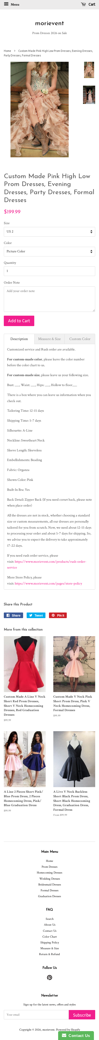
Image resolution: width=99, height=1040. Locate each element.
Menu (14, 4)
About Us (49, 925)
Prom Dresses (49, 867)
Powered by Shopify (68, 1030)
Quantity (10, 263)
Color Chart (49, 937)
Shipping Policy (49, 942)
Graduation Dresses (49, 896)
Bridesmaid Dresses (49, 884)
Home (7, 50)
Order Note (12, 282)
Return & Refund (49, 954)
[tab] (19, 339)
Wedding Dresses (49, 879)
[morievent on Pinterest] (49, 979)
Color (8, 243)
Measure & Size (49, 948)
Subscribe (82, 1015)
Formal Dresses (49, 890)
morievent (49, 23)
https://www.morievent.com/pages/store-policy (48, 583)
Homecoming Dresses (49, 873)
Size (7, 223)
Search (50, 919)
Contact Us (49, 931)
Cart (91, 4)
